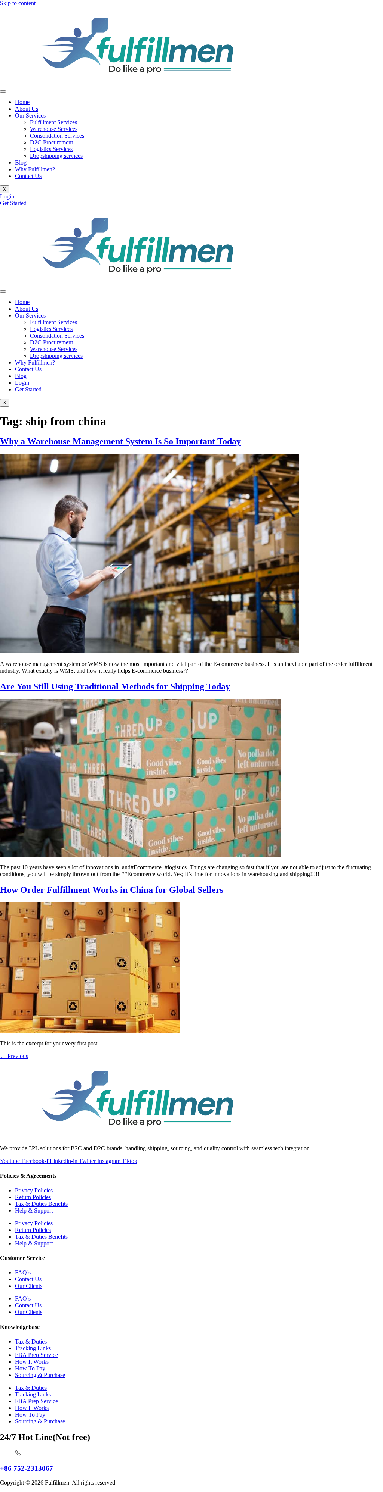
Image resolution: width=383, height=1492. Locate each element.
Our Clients (28, 1286)
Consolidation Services (57, 135)
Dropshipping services (56, 156)
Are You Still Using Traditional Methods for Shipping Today (115, 686)
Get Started (28, 389)
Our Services (30, 115)
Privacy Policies (34, 1190)
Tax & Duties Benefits (41, 1204)
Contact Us (28, 176)
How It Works (32, 1361)
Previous (14, 1056)
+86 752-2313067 (26, 1468)
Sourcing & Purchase (40, 1375)
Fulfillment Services (53, 122)
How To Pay (30, 1368)
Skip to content (18, 3)
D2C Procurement (51, 142)
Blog (21, 162)
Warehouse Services (53, 129)
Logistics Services (51, 149)
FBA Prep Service (36, 1355)
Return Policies (33, 1197)
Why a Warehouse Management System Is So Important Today (120, 441)
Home (22, 102)
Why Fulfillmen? (35, 169)
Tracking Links (33, 1348)
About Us (26, 109)
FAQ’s (23, 1272)
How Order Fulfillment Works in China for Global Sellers (111, 890)
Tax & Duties (31, 1341)
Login (22, 382)
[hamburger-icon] (3, 91)
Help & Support (34, 1210)
